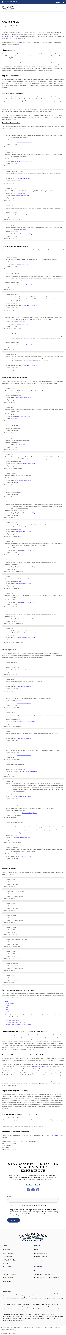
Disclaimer (39, 1327)
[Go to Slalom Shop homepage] (8, 7)
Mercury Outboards (40, 1256)
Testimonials (7, 1281)
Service (36, 1250)
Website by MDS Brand (8, 1333)
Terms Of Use (17, 1327)
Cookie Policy (28, 1327)
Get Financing (7, 1256)
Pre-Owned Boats (8, 1253)
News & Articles (8, 1278)
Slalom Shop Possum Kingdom (44, 1274)
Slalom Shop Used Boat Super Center (46, 1278)
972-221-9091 (59, 2)
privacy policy (34, 1318)
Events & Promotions (9, 1274)
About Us (6, 1271)
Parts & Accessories (40, 1253)
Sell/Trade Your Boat (9, 1260)
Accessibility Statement (53, 1327)
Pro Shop (6, 1263)
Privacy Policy (17, 1216)
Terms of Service (53, 1304)
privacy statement (9, 1311)
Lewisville (37, 1271)
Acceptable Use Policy (8, 1329)
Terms (27, 1216)
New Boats (6, 1250)
